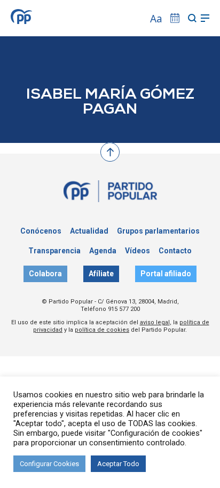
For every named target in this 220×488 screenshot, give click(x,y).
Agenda (102, 250)
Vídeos (137, 250)
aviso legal (155, 322)
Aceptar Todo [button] (118, 464)
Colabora (45, 273)
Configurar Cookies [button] (49, 464)
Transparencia (54, 250)
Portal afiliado (165, 273)
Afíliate (101, 273)
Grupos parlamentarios (158, 231)
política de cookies (102, 329)
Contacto (175, 250)
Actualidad (89, 231)
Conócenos (40, 231)
